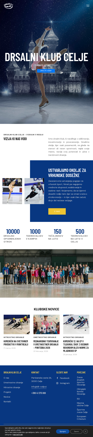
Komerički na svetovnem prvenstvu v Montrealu (16, 343)
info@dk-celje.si (38, 386)
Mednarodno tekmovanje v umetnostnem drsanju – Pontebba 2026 (46, 344)
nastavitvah (18, 434)
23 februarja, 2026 (40, 351)
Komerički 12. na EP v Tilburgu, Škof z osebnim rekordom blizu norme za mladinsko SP (76, 346)
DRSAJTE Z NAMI (45, 71)
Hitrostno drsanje (14, 337)
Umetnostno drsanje (44, 337)
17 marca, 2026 (10, 348)
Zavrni (76, 431)
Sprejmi (63, 431)
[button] (88, 5)
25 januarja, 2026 (70, 354)
